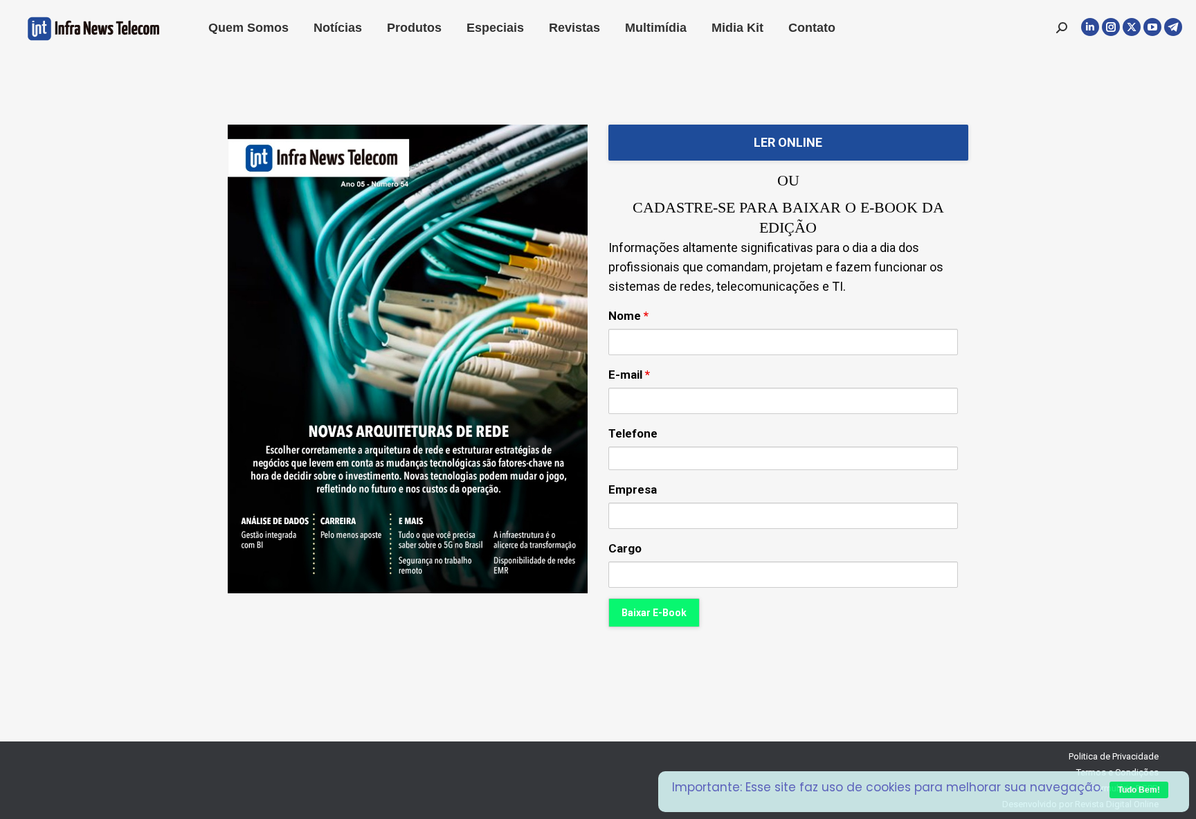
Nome (628, 316)
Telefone (633, 433)
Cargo (625, 548)
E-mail (629, 374)
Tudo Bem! (1139, 790)
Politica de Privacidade (1114, 756)
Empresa (632, 489)
